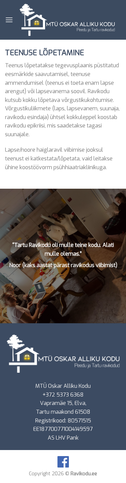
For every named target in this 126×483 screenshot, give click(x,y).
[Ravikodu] (67, 19)
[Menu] (9, 19)
